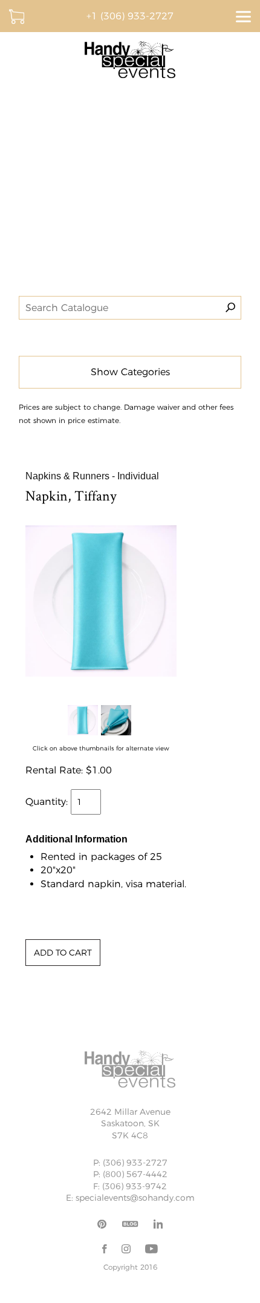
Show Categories (130, 372)
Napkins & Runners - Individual (92, 476)
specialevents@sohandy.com (135, 1197)
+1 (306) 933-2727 (130, 16)
